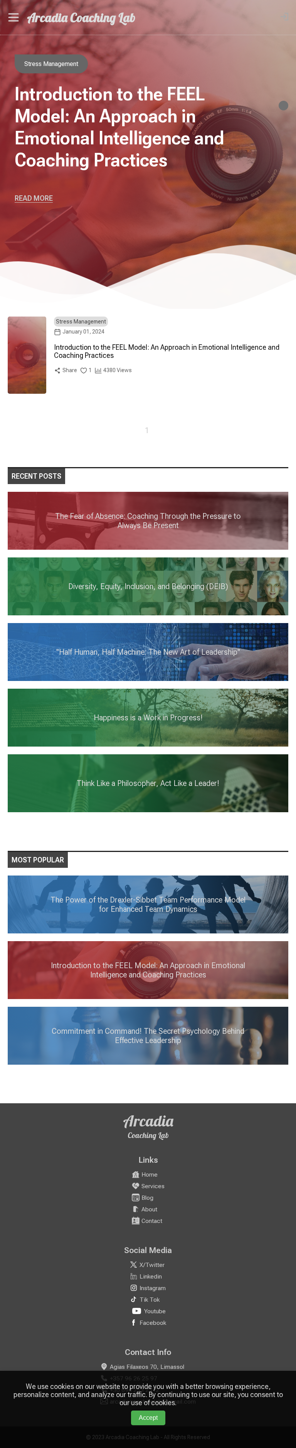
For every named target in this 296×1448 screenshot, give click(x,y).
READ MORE (34, 198)
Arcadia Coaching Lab (81, 17)
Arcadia (148, 1120)
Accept (148, 1417)
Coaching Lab (148, 1135)
